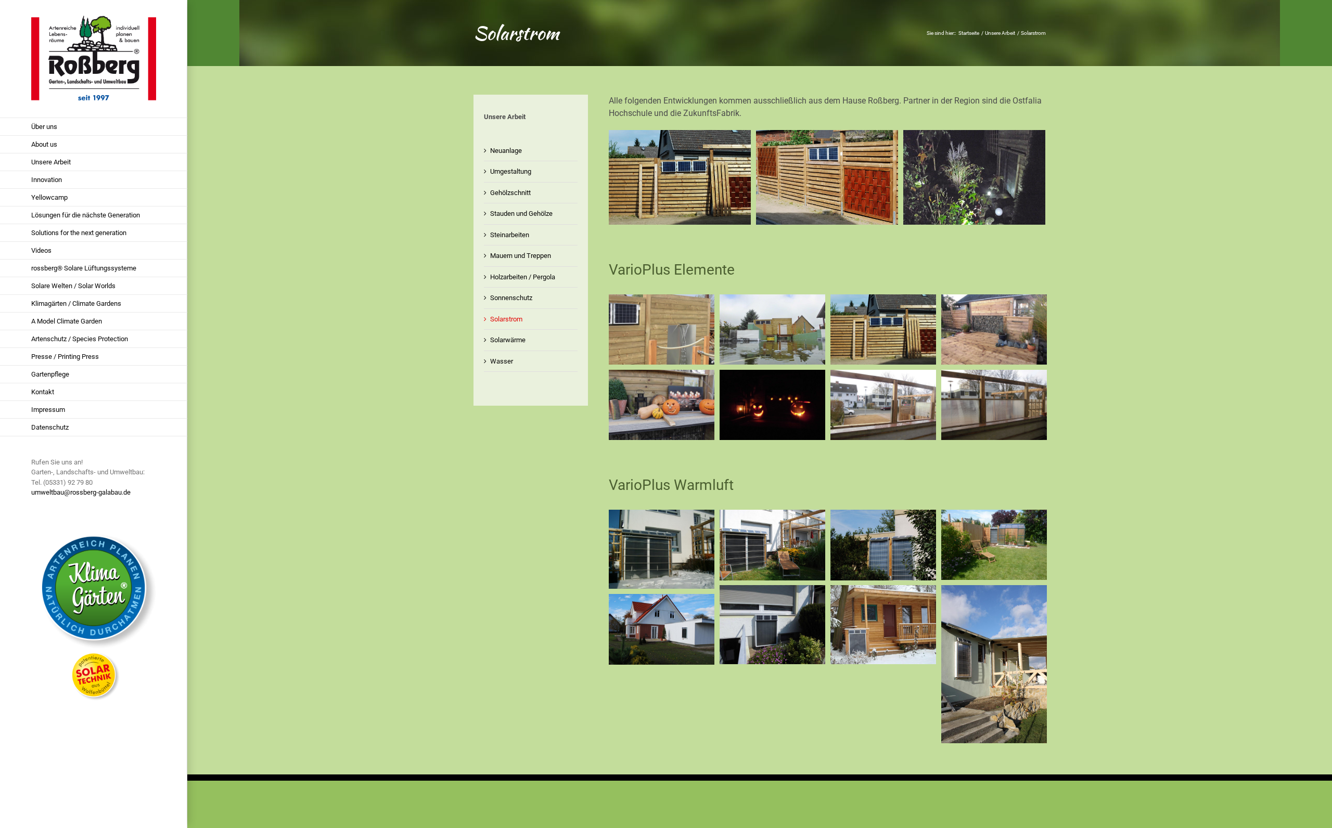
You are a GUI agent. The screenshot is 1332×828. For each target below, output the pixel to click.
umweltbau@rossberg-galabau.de (81, 492)
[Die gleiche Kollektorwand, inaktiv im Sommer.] (772, 516)
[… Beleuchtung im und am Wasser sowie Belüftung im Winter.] (772, 300)
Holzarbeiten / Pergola (522, 277)
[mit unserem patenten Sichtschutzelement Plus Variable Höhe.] (994, 376)
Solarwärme (508, 340)
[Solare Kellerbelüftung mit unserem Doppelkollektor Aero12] (661, 516)
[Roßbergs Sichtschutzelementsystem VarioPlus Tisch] (661, 376)
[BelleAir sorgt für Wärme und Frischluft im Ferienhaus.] (883, 591)
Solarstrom (506, 319)
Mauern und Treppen (520, 256)
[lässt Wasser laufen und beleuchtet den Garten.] (994, 300)
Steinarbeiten (509, 235)
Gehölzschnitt (510, 193)
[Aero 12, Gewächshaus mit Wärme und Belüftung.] (994, 516)
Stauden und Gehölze (521, 213)
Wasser (501, 361)
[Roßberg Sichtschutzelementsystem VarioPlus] (680, 136)
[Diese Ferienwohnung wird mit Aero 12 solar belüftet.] (994, 591)
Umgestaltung (510, 171)
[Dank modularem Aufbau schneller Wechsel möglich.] (827, 136)
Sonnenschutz (511, 298)
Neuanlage (506, 150)
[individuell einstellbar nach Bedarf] (883, 376)
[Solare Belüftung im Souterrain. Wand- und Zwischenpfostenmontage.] (883, 516)
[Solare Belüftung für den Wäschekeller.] (772, 591)
